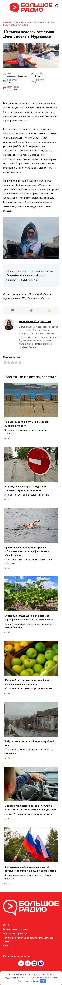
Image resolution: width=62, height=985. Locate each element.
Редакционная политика (15, 929)
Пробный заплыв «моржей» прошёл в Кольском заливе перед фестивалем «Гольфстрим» (26, 551)
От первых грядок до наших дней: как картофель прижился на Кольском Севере (28, 617)
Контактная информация (15, 933)
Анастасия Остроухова (35, 321)
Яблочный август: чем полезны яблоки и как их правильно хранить (26, 682)
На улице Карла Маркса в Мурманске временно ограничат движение (26, 488)
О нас (6, 924)
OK (43, 981)
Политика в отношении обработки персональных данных (28, 939)
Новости (12, 62)
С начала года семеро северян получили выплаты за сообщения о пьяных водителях (30, 807)
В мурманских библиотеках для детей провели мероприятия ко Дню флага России (30, 868)
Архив (6, 945)
